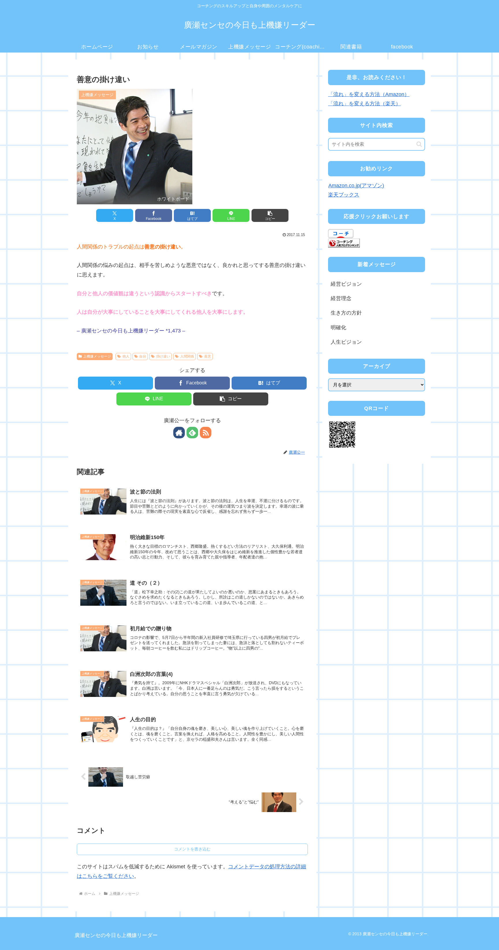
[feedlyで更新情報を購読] (192, 432)
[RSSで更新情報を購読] (205, 432)
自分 (142, 356)
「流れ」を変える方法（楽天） (364, 103)
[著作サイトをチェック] (179, 432)
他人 (125, 356)
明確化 (338, 327)
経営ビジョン (346, 284)
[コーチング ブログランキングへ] (344, 243)
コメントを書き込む (192, 849)
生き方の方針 (346, 313)
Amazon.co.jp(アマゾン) (356, 185)
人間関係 (187, 356)
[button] (270, 215)
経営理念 (341, 298)
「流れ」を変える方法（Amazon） (368, 94)
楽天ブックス (343, 195)
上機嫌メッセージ (97, 356)
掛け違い (163, 356)
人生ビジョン (346, 342)
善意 (207, 356)
